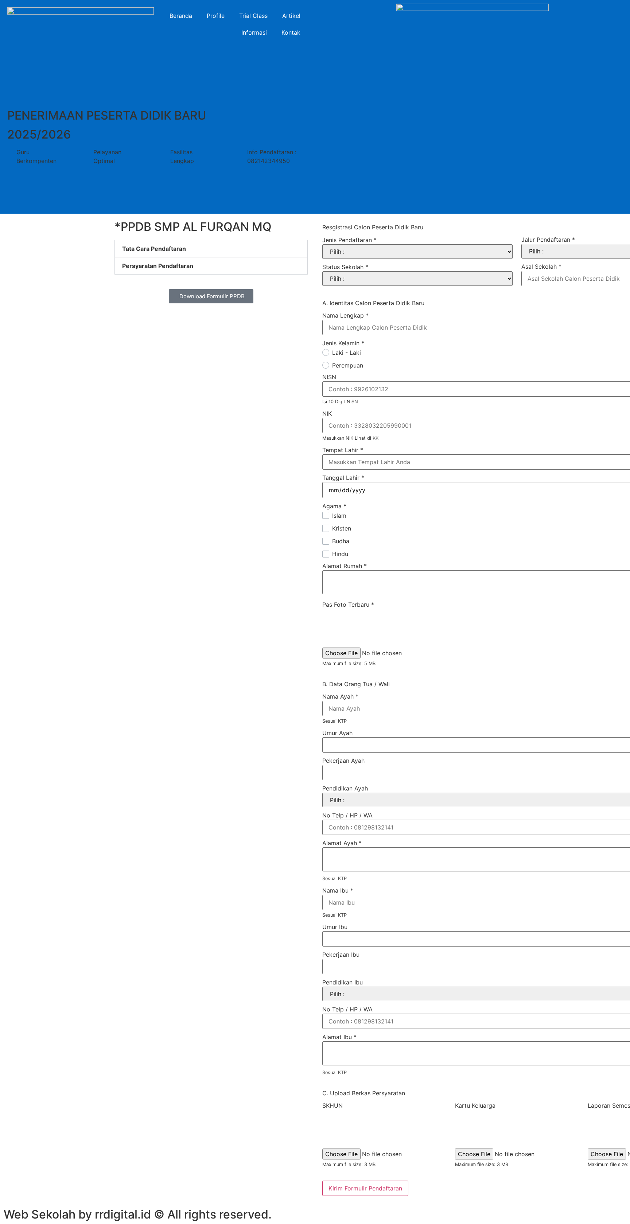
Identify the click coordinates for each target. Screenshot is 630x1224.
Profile (216, 15)
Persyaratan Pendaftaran (157, 265)
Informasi (254, 32)
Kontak (290, 32)
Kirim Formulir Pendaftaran (365, 1188)
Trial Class (253, 15)
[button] (211, 248)
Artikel (291, 15)
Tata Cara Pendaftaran (154, 248)
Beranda (181, 15)
